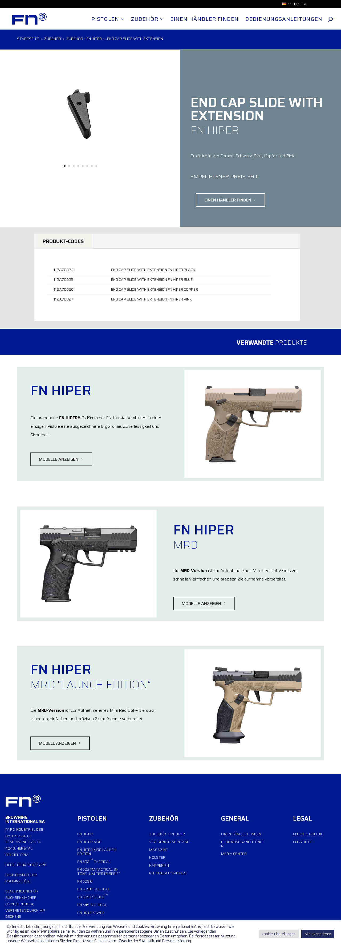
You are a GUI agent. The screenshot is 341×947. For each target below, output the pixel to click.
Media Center (234, 854)
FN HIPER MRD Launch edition (96, 852)
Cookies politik (307, 834)
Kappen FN (159, 865)
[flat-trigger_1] (80, 175)
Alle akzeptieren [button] (318, 934)
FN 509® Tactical (93, 889)
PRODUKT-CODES (63, 241)
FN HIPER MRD (89, 842)
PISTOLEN (92, 818)
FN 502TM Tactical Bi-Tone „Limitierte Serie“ (98, 871)
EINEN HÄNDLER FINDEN (227, 200)
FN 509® (84, 881)
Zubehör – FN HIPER (84, 39)
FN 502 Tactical (94, 861)
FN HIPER (85, 834)
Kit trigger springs (167, 873)
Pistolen (105, 20)
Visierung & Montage (169, 842)
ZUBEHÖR (163, 818)
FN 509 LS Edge (92, 896)
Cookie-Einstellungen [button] (278, 934)
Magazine (158, 850)
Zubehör (144, 20)
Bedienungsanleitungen (283, 20)
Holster (157, 857)
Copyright (303, 842)
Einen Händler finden (204, 20)
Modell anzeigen (57, 743)
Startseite (28, 39)
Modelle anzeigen (58, 459)
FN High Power (91, 913)
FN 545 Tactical (92, 905)
